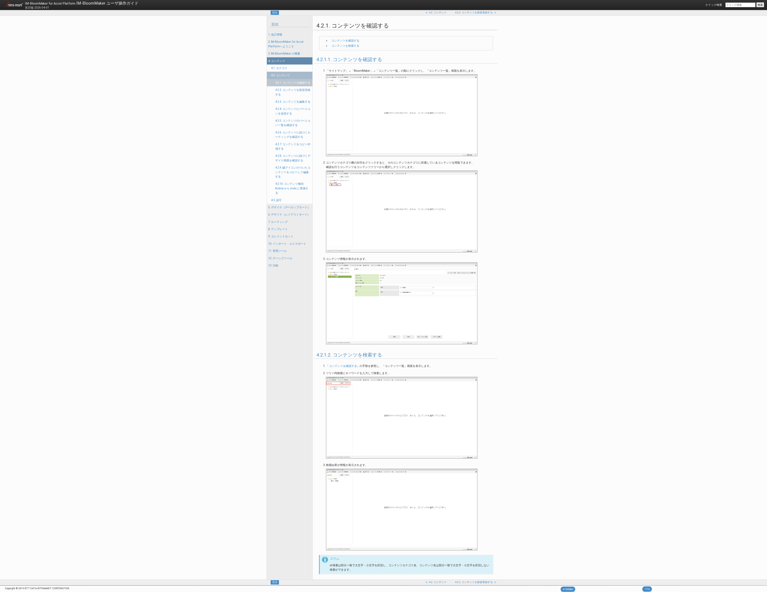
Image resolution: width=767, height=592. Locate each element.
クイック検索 (713, 4)
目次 (274, 12)
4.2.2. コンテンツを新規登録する (292, 92)
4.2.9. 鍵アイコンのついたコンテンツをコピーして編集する (292, 172)
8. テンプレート (278, 229)
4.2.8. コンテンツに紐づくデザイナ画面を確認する (292, 158)
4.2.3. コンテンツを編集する (292, 101)
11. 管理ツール (277, 250)
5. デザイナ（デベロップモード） (289, 207)
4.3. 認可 (276, 200)
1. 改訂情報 (275, 34)
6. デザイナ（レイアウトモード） (289, 214)
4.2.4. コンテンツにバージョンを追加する (292, 111)
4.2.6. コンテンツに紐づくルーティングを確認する (292, 134)
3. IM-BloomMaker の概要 (284, 53)
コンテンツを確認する (345, 40)
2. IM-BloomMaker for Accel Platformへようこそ (285, 44)
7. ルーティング (278, 221)
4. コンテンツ (276, 61)
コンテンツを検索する (345, 45)
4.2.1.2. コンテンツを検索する (349, 355)
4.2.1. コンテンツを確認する (292, 82)
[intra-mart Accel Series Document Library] (14, 5)
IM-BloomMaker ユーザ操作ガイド (81, 3)
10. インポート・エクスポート (287, 243)
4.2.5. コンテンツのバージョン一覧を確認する (292, 123)
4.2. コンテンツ (280, 75)
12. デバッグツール (280, 258)
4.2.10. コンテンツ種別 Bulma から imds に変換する (291, 188)
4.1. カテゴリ (279, 68)
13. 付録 (273, 265)
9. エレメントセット (280, 236)
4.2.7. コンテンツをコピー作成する (292, 146)
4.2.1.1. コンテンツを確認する (349, 59)
